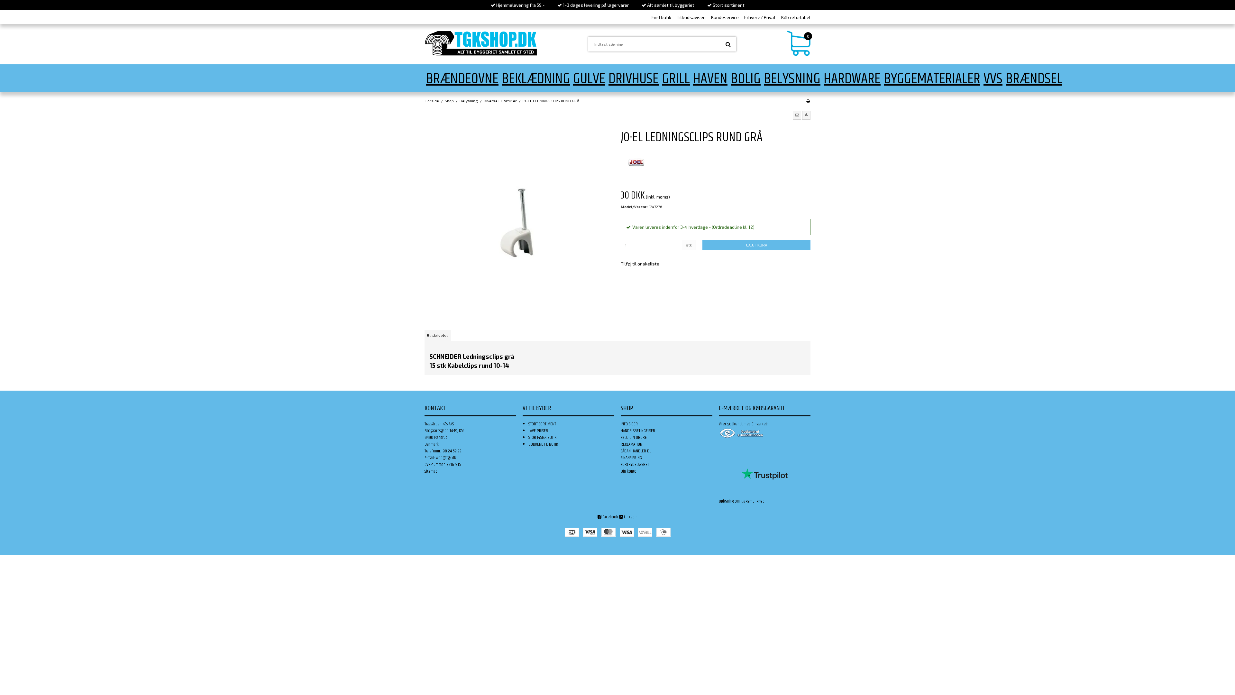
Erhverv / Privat (760, 17)
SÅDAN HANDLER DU (636, 451)
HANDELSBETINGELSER (638, 430)
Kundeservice (725, 17)
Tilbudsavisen (691, 17)
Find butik (661, 17)
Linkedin (630, 517)
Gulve (589, 79)
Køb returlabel (795, 17)
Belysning (792, 79)
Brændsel (1034, 79)
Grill (676, 79)
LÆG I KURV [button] (756, 245)
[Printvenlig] (808, 100)
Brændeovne (462, 79)
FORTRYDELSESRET (635, 464)
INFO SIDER (629, 424)
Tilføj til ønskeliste (640, 263)
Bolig (746, 79)
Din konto (628, 471)
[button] (797, 115)
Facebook (609, 517)
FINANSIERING (631, 457)
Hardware (852, 79)
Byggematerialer (932, 79)
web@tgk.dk (446, 457)
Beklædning (536, 79)
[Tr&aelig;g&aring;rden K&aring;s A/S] (481, 43)
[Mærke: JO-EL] (637, 162)
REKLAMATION (631, 444)
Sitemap (431, 471)
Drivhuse (633, 79)
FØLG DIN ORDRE (634, 437)
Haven (710, 79)
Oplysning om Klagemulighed (741, 501)
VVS (992, 79)
